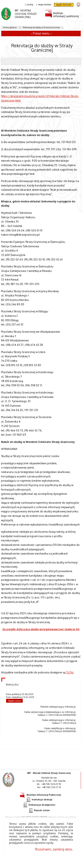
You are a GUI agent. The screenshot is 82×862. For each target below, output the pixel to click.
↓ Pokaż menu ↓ (41, 33)
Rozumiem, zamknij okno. (54, 849)
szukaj (30, 4)
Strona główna (10, 27)
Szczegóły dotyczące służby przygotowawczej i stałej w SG (40, 629)
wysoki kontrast (63, 4)
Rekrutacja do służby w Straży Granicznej (41, 27)
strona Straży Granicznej (78, 4)
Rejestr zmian (14, 700)
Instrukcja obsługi (42, 799)
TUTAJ (69, 672)
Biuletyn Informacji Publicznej (44, 794)
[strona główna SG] (9, 782)
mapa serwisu (44, 4)
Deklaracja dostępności (42, 804)
